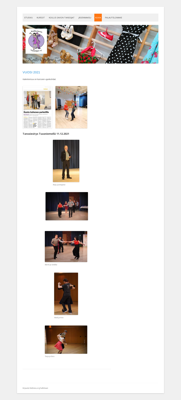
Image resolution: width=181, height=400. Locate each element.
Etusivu (28, 17)
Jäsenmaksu (84, 17)
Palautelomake (113, 17)
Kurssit (41, 17)
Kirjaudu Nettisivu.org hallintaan (35, 388)
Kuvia (98, 17)
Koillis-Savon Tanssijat (62, 17)
